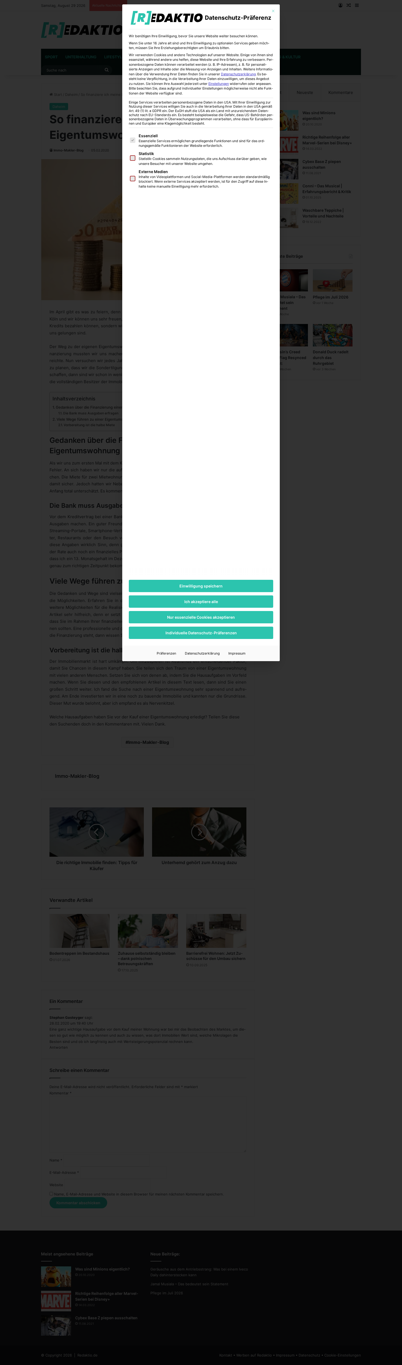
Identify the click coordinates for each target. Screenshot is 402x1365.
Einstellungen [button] (218, 84)
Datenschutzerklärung (238, 74)
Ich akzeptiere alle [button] (201, 601)
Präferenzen (166, 653)
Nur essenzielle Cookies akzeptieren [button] (201, 617)
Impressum (237, 653)
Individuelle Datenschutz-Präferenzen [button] (201, 632)
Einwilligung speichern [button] (201, 586)
